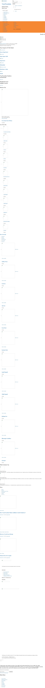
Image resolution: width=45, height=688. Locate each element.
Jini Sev (5, 158)
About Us (15, 23)
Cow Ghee (3, 240)
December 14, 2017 (2, 557)
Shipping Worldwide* (3, 43)
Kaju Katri (2, 60)
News (2, 489)
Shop (15, 24)
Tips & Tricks (2, 510)
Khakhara (3, 236)
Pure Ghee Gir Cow (6, 176)
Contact (15, 27)
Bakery (5, 26)
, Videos (3, 553)
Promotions (3, 492)
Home (15, 22)
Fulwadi (5, 230)
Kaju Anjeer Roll (4, 56)
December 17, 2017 (2, 514)
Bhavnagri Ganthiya (7, 221)
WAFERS (5, 28)
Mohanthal (2, 65)
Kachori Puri (5, 185)
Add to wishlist (4, 258)
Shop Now (1, 79)
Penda (1, 73)
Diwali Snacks (4, 239)
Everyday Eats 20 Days (7, 120)
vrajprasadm (8, 514)
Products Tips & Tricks (5, 491)
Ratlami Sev (5, 212)
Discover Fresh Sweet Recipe (6, 534)
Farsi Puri (5, 167)
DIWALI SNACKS (6, 24)
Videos (3, 493)
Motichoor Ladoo (4, 69)
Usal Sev (5, 149)
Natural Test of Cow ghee (5, 555)
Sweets (3, 237)
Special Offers (6, 23)
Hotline (16, 5)
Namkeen (3, 238)
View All (3, 241)
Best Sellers (5, 31)
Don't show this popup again (4, 672)
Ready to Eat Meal (4, 118)
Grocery (5, 27)
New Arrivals (5, 30)
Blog (15, 26)
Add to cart (16, 249)
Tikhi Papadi (5, 203)
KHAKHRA (5, 25)
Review (3, 490)
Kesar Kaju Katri (4, 52)
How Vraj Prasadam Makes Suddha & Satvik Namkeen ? (13, 512)
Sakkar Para (4, 261)
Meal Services (16, 25)
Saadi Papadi (5, 194)
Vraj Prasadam (6, 4)
